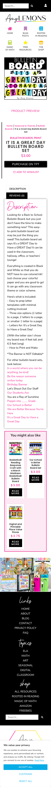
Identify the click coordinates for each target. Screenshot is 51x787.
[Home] (10, 28)
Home (10, 33)
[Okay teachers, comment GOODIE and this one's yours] (25, 583)
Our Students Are (18, 393)
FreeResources (25, 48)
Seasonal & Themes (25, 125)
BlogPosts (25, 34)
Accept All (26, 767)
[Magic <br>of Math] (10, 42)
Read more (15, 492)
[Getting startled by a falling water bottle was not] (8, 566)
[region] (25, 763)
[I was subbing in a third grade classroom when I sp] (42, 583)
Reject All (25, 781)
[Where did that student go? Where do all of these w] (8, 583)
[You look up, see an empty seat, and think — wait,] (25, 566)
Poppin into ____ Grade (21, 401)
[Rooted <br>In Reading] (41, 28)
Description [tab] (17, 189)
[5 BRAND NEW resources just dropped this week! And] (42, 566)
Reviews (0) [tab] (17, 195)
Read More (39, 760)
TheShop (41, 48)
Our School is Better (19, 405)
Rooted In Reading (41, 34)
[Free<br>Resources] (25, 42)
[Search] (32, 6)
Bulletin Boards (21, 137)
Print (38, 137)
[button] (42, 62)
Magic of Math (9, 48)
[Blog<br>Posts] (25, 28)
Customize (25, 774)
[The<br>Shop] (41, 42)
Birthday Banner (17, 384)
